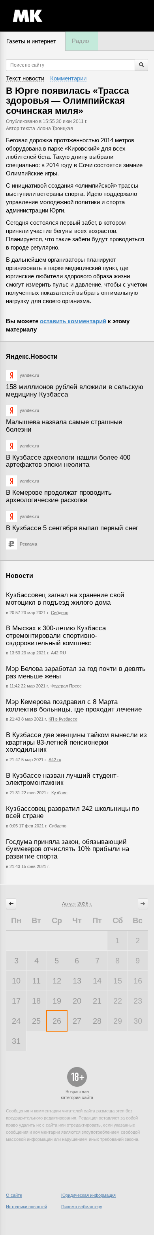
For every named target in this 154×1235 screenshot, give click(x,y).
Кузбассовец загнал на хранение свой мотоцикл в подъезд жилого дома (65, 598)
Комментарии (68, 78)
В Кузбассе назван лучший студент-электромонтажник (62, 779)
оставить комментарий (73, 321)
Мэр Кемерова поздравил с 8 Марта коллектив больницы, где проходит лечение (74, 705)
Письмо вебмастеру (81, 1206)
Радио (80, 40)
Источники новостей (26, 1206)
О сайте (14, 1195)
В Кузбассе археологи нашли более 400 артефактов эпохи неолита (68, 461)
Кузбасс (59, 792)
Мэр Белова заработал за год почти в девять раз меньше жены (76, 672)
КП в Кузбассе (63, 719)
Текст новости (25, 78)
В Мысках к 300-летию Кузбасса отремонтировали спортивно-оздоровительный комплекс (56, 635)
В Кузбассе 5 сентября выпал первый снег (72, 528)
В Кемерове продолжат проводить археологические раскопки (59, 496)
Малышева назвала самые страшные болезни (64, 425)
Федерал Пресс (66, 686)
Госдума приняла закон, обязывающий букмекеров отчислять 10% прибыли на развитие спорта (67, 849)
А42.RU (58, 652)
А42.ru (55, 759)
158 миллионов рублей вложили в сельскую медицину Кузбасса (74, 390)
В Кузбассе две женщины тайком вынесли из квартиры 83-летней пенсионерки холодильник (76, 742)
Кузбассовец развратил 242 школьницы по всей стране (72, 812)
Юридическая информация (88, 1195)
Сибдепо (59, 612)
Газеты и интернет (31, 41)
